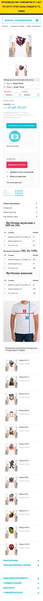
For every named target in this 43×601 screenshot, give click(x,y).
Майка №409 (24, 527)
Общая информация (11, 203)
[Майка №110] (11, 365)
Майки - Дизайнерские (35, 26)
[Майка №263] (11, 415)
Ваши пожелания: (12, 146)
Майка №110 (24, 360)
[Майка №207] (11, 449)
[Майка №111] (11, 516)
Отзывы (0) (7, 208)
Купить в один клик (18, 176)
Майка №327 (24, 461)
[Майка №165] (11, 399)
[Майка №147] (11, 382)
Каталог (5, 26)
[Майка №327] (11, 465)
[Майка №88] (11, 482)
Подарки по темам (17, 26)
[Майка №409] (11, 532)
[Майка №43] (11, 499)
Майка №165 (24, 394)
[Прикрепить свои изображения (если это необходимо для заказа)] (15, 136)
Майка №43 (23, 494)
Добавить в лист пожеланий (21, 172)
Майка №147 (24, 377)
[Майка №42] (11, 432)
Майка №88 (23, 477)
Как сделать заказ (10, 217)
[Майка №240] (11, 549)
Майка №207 (24, 444)
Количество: (11, 159)
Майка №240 (24, 544)
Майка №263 (24, 410)
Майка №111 (24, 511)
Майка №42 (23, 427)
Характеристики (9, 212)
